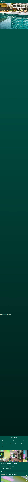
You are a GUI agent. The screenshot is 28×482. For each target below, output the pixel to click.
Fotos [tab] (7, 474)
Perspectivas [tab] (2, 474)
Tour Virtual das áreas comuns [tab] (13, 474)
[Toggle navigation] (27, 1)
